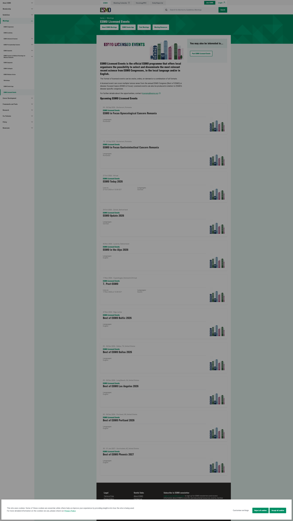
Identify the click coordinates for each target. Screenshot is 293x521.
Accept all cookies (278, 510)
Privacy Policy (70, 511)
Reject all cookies (260, 510)
